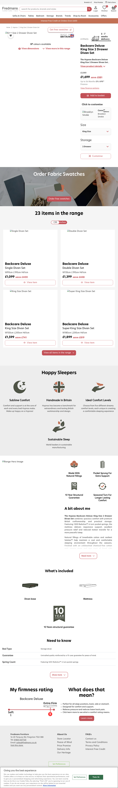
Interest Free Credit (95, 749)
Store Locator (64, 739)
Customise (97, 156)
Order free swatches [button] (59, 199)
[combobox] (95, 131)
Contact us (91, 739)
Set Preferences (59, 764)
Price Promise (64, 746)
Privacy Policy (92, 746)
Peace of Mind (64, 742)
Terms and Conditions (97, 742)
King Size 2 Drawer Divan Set (29, 27)
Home (8, 27)
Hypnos (15, 27)
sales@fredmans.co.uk (26, 743)
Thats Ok (96, 777)
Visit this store (16, 745)
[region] (59, 777)
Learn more (86, 718)
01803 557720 (20, 740)
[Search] (89, 9)
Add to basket (97, 96)
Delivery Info (63, 749)
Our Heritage (64, 753)
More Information (49, 785)
